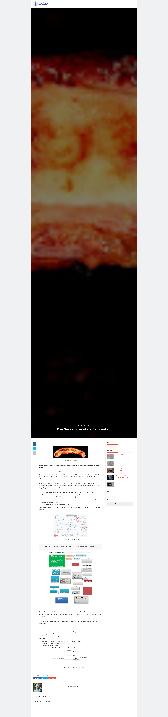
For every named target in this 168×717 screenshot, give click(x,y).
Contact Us (119, 483)
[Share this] (34, 444)
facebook (37, 678)
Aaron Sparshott (82, 432)
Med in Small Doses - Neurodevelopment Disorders (123, 477)
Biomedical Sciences (84, 425)
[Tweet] (34, 448)
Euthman (75, 460)
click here (42, 616)
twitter (45, 678)
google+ (53, 678)
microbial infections (69, 472)
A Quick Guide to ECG (123, 454)
